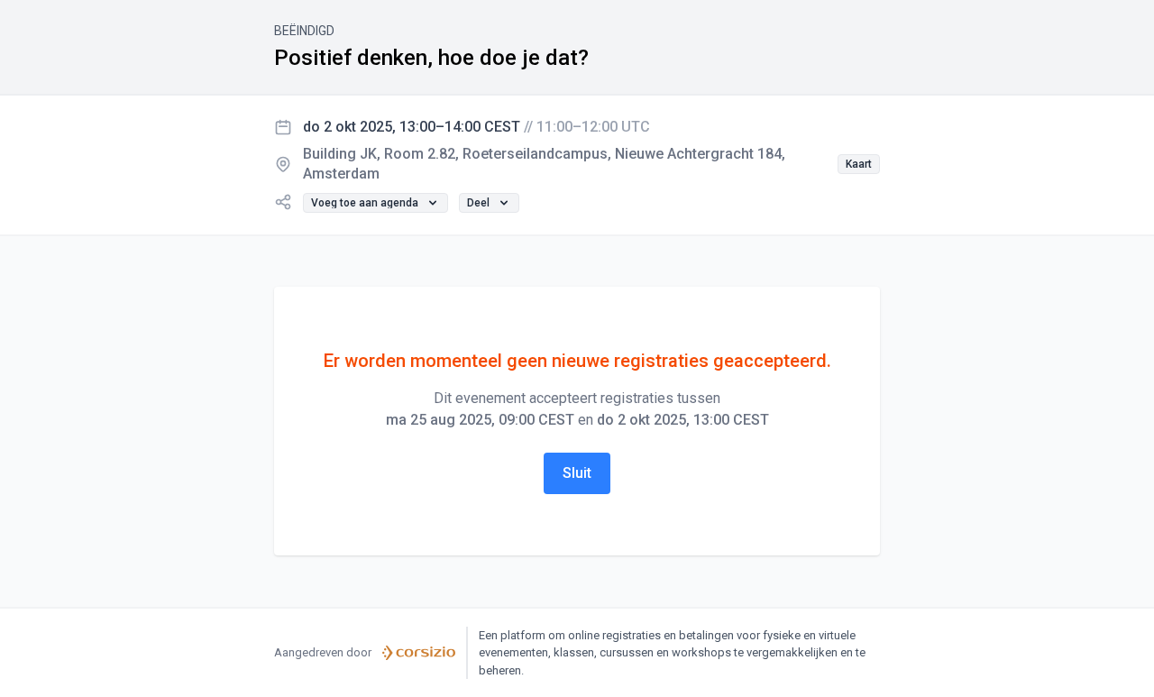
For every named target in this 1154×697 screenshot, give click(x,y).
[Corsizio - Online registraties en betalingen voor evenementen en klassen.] (418, 653)
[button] (859, 164)
